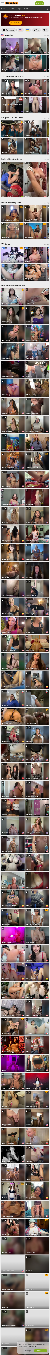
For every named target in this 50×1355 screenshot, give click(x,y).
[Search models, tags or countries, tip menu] (46, 8)
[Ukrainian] (28, 30)
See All (46, 35)
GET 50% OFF (15, 23)
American (9, 35)
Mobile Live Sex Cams (11, 159)
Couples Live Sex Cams (12, 118)
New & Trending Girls (11, 202)
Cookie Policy (32, 1346)
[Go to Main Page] (15, 3)
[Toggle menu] (2, 3)
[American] (21, 30)
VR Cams (5, 244)
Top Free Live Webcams (12, 76)
